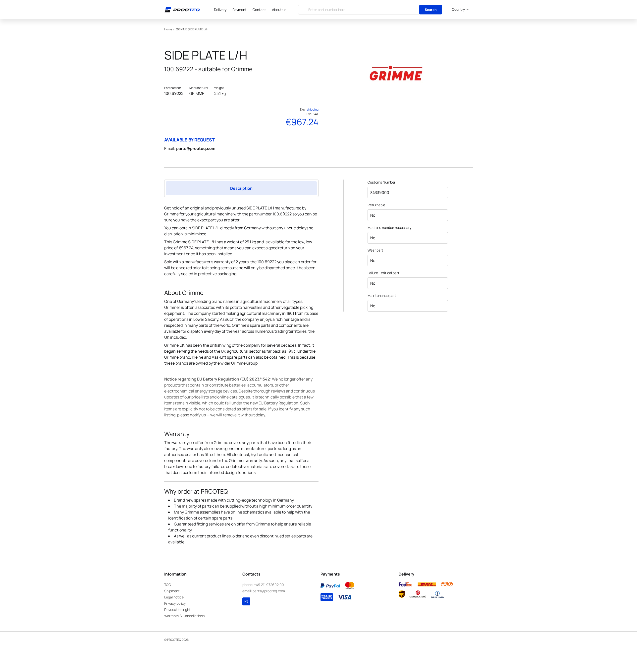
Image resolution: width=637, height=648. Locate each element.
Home (168, 29)
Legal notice (174, 597)
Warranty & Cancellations (184, 615)
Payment (239, 9)
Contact (259, 9)
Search (431, 9)
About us (279, 9)
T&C (167, 584)
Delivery (220, 9)
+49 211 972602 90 (269, 584)
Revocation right (177, 609)
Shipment (172, 590)
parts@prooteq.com (195, 148)
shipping (312, 109)
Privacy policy (175, 603)
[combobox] (459, 9)
